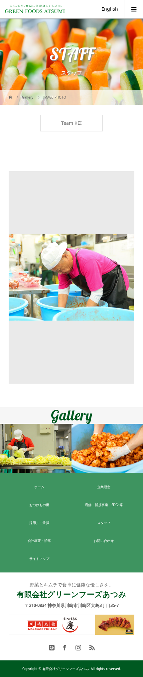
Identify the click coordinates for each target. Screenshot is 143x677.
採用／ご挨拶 (39, 522)
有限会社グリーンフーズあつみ (71, 594)
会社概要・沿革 (39, 540)
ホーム (39, 487)
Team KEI (71, 123)
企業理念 (103, 487)
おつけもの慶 (39, 504)
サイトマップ (39, 558)
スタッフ (103, 522)
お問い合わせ (104, 540)
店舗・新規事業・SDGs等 (104, 504)
